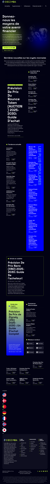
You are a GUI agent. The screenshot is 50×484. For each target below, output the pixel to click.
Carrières (23, 454)
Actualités (7, 6)
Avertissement (43, 448)
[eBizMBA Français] (9, 2)
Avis (31, 451)
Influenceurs (27, 6)
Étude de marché (37, 6)
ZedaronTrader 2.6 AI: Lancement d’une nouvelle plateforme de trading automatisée (33, 194)
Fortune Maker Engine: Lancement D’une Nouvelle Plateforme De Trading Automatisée (33, 209)
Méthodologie (24, 455)
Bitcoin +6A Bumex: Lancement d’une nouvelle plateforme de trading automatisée (33, 151)
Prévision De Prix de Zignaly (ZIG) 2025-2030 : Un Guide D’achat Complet (33, 178)
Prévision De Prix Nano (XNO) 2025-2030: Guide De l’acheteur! (33, 165)
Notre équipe (23, 448)
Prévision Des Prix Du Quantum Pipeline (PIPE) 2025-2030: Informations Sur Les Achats (33, 240)
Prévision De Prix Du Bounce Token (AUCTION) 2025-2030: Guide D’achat (15, 104)
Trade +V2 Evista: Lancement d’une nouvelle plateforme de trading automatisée (33, 225)
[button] (46, 6)
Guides (32, 443)
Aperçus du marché (11, 84)
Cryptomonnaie (16, 6)
